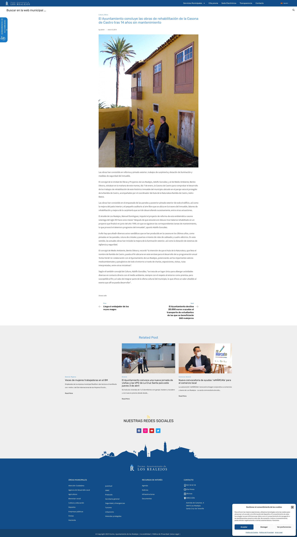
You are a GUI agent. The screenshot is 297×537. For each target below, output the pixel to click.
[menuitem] (194, 3)
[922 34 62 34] (185, 485)
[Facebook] (139, 430)
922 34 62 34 (191, 485)
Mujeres (73, 377)
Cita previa (213, 3)
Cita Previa (190, 489)
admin (102, 30)
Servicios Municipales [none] (192, 3)
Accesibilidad (145, 534)
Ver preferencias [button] (284, 527)
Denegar (264, 527)
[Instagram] (145, 430)
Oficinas (189, 493)
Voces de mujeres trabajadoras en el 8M (86, 380)
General (67, 377)
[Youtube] (151, 430)
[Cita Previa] (185, 489)
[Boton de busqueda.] (293, 10)
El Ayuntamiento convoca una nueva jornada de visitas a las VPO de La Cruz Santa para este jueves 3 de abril (147, 383)
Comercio (182, 377)
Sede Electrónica (228, 3)
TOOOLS (197, 534)
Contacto (260, 3)
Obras (106, 15)
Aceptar (244, 527)
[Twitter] (158, 430)
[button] (292, 507)
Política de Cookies (252, 532)
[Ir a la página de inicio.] (18, 3)
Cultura (101, 15)
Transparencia (246, 3)
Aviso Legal (278, 532)
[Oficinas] (185, 494)
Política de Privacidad (266, 532)
